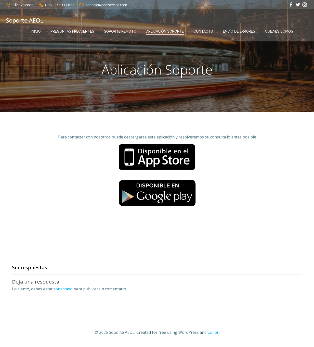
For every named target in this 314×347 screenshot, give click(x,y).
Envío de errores (239, 31)
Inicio (36, 31)
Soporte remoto (120, 31)
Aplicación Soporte (165, 31)
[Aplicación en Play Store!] (157, 193)
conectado (63, 289)
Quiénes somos (279, 31)
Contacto (203, 31)
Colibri (214, 332)
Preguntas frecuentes (72, 31)
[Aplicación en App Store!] (157, 156)
